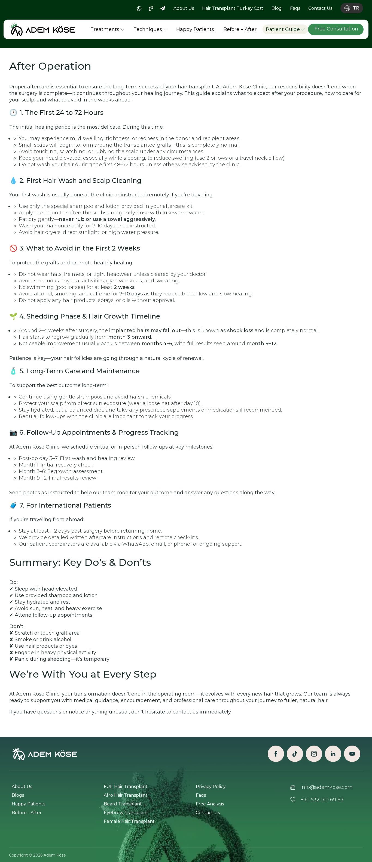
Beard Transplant (123, 804)
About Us (22, 786)
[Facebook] (276, 754)
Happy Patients (28, 804)
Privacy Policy (211, 786)
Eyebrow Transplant (126, 812)
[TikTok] (295, 754)
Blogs (18, 795)
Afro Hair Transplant (126, 795)
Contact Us (208, 812)
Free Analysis (210, 804)
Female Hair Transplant (129, 821)
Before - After (27, 812)
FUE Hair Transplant (126, 786)
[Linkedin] (333, 754)
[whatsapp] (139, 8)
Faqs (201, 795)
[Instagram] (314, 754)
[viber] (151, 8)
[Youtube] (352, 754)
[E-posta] (162, 8)
